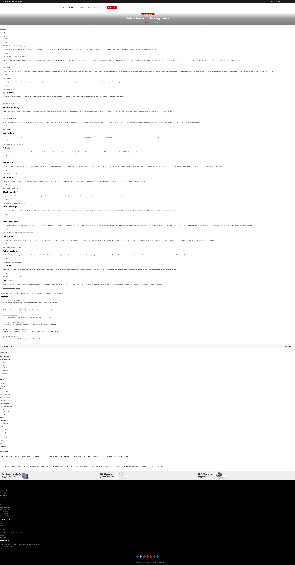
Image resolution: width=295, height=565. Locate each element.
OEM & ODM (71, 7)
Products (63, 7)
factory (19, 466)
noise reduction (95, 456)
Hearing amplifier (4, 513)
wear (162, 466)
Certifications (3, 495)
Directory (277, 1)
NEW (89, 456)
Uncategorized (3, 373)
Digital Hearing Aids (5, 359)
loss (92, 466)
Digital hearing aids (5, 504)
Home (57, 7)
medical (152, 14)
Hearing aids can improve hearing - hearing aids (15, 308)
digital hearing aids (53, 456)
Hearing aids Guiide (145, 14)
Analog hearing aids (5, 507)
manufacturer (99, 466)
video (157, 466)
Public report (3, 429)
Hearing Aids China (5, 394)
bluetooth (37, 456)
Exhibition (2, 389)
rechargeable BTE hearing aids (131, 466)
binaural (14, 466)
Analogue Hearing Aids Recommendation (14, 300)
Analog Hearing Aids (5, 356)
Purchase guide (4, 432)
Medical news (3, 420)
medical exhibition (109, 466)
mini (84, 456)
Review (2, 435)
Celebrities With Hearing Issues (11, 288)
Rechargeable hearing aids (7, 516)
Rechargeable (108, 456)
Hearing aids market (5, 400)
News (1, 525)
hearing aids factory (45, 466)
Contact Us (111, 7)
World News (3, 446)
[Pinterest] (151, 556)
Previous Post (8, 346)
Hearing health (4, 409)
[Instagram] (144, 556)
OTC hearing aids (4, 423)
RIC (115, 456)
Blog (98, 7)
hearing (25, 466)
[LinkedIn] (157, 556)
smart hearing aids (144, 466)
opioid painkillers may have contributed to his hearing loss (130, 210)
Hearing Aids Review (5, 403)
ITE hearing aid (67, 456)
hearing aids (185, 71)
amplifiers (7, 466)
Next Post (288, 346)
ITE (61, 456)
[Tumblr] (154, 556)
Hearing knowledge (5, 412)
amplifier (17, 456)
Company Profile (81, 7)
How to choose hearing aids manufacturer (11, 532)
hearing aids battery (34, 466)
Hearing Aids (91, 7)
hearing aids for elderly (58, 466)
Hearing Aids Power (5, 362)
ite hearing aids (68, 466)
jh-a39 (76, 466)
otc (102, 456)
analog (23, 456)
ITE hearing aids (77, 456)
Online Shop (3, 537)
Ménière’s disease (50, 71)
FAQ (1, 523)
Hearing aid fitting (4, 391)
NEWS (272, 1)
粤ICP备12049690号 (159, 562)
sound (152, 466)
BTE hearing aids (4, 509)
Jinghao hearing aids (84, 466)
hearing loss (109, 137)
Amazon (2, 535)
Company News (4, 386)
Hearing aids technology (6, 406)
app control (29, 456)
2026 (7, 456)
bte (42, 456)
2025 (2, 456)
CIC (46, 456)
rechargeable (118, 466)
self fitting (120, 456)
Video (1, 443)
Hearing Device (4, 368)
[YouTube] (147, 556)
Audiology (2, 383)
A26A (11, 456)
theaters (167, 166)
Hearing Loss (3, 414)
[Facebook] (137, 556)
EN (147, 559)
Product (2, 426)
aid (1, 466)
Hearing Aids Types (5, 365)
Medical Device (4, 370)
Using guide (3, 440)
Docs (103, 7)
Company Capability (5, 493)
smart (126, 456)
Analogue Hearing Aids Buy (10, 315)
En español (3, 29)
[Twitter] (141, 556)
